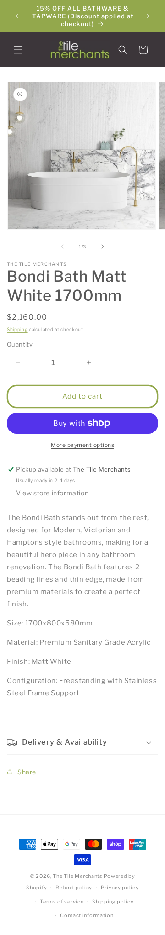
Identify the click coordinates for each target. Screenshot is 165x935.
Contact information (86, 915)
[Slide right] (103, 246)
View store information (52, 493)
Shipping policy (113, 901)
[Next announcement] (148, 16)
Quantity (20, 344)
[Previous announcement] (17, 16)
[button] (18, 50)
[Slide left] (62, 246)
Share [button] (26, 772)
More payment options (82, 444)
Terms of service (61, 901)
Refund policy (73, 887)
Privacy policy (120, 887)
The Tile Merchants (78, 876)
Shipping (17, 329)
